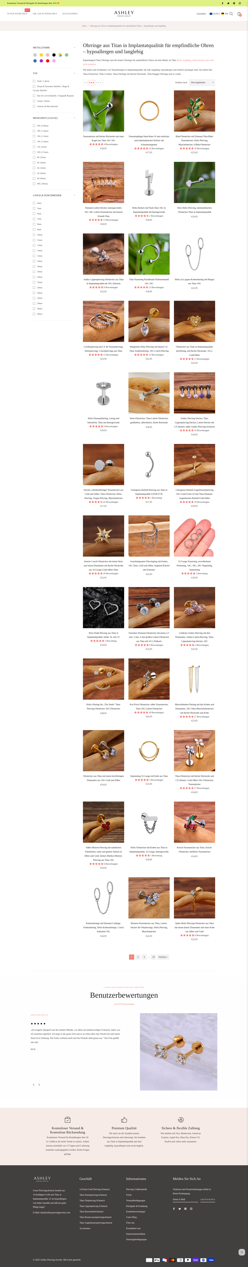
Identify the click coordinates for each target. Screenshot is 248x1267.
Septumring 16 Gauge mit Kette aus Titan (149, 776)
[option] (124, 1052)
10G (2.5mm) (42, 152)
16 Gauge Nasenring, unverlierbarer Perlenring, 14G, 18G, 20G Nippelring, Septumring (194, 565)
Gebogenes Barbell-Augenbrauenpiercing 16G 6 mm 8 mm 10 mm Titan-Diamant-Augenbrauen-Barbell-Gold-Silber (194, 494)
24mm (39, 288)
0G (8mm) (41, 178)
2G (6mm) (41, 173)
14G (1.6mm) (42, 141)
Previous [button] (33, 1085)
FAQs (129, 1195)
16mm (39, 261)
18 (153, 957)
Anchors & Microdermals (47, 106)
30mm (39, 293)
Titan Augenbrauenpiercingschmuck (96, 1223)
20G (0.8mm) (42, 126)
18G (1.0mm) (42, 131)
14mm (39, 251)
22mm (39, 282)
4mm (39, 203)
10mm (39, 235)
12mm (39, 245)
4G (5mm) (41, 168)
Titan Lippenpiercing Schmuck (93, 1206)
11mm (39, 240)
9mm (39, 229)
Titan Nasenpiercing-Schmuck (93, 1195)
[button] (219, 13)
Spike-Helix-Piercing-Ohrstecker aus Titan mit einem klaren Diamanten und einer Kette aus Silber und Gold (195, 927)
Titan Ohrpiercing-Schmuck (92, 1200)
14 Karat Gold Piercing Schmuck (95, 1189)
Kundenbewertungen (135, 1211)
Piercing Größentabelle (136, 1189)
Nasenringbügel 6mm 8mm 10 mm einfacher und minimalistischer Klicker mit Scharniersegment (149, 140)
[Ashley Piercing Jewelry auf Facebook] (222, 3)
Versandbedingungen (135, 1200)
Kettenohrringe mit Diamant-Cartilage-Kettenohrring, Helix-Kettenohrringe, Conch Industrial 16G (103, 927)
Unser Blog (131, 1217)
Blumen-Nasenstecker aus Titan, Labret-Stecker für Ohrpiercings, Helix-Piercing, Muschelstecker (149, 927)
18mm (39, 266)
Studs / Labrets (43, 81)
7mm (39, 219)
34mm (39, 303)
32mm (39, 298)
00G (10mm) (42, 184)
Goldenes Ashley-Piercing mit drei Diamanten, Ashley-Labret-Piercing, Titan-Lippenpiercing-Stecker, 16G (194, 637)
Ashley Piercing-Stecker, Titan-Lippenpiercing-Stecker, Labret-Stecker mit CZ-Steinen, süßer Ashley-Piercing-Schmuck (194, 422)
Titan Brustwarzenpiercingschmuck (96, 1217)
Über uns (130, 1223)
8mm (39, 224)
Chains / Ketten (43, 101)
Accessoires (85, 1228)
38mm (39, 314)
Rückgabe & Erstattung (136, 1206)
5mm (39, 208)
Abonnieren (207, 1200)
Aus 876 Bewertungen (124, 1004)
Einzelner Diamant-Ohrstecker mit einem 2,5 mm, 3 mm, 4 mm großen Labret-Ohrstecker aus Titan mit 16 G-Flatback (149, 637)
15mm (39, 256)
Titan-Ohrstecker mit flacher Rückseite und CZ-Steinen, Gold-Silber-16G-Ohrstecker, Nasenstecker (194, 780)
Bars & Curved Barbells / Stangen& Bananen (55, 96)
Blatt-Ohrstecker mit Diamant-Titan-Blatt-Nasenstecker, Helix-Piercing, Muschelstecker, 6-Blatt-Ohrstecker (194, 140)
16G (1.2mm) (42, 136)
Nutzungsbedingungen (136, 1239)
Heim (84, 26)
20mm (39, 277)
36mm (39, 309)
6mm (39, 214)
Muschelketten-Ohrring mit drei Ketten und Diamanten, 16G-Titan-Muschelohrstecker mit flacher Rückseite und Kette (194, 708)
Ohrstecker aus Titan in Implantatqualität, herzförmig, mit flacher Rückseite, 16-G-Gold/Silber (194, 351)
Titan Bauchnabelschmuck (91, 1211)
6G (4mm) (41, 163)
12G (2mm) (42, 147)
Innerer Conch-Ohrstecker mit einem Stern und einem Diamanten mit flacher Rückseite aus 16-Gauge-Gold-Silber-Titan (103, 565)
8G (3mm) (41, 157)
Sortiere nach (181, 82)
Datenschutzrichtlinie (135, 1234)
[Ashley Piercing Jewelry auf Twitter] (228, 3)
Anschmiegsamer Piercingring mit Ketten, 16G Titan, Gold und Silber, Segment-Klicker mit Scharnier (149, 565)
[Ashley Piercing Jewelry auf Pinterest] (234, 3)
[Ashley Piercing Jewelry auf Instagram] (240, 3)
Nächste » (163, 957)
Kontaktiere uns (133, 1228)
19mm (39, 272)
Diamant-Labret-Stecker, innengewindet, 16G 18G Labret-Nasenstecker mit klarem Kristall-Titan (104, 212)
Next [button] (39, 1085)
